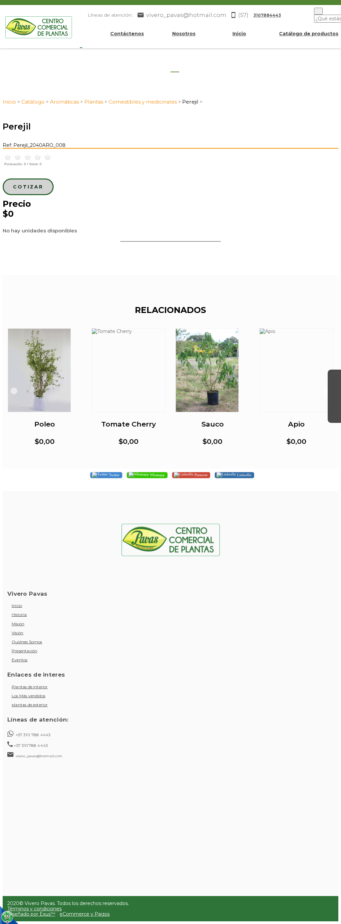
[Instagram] (334, 389)
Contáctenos (127, 34)
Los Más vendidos (28, 695)
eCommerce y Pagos (85, 914)
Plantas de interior (30, 686)
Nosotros (183, 34)
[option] (45, 391)
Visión (17, 632)
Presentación (24, 650)
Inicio (239, 34)
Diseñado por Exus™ (31, 914)
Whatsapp (157, 474)
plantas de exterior (30, 704)
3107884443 (267, 15)
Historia (19, 614)
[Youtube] (334, 403)
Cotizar (28, 187)
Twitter (114, 474)
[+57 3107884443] (334, 416)
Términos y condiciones (34, 909)
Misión (18, 623)
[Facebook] (334, 376)
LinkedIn (243, 474)
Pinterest (200, 474)
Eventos (19, 659)
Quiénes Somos (27, 641)
